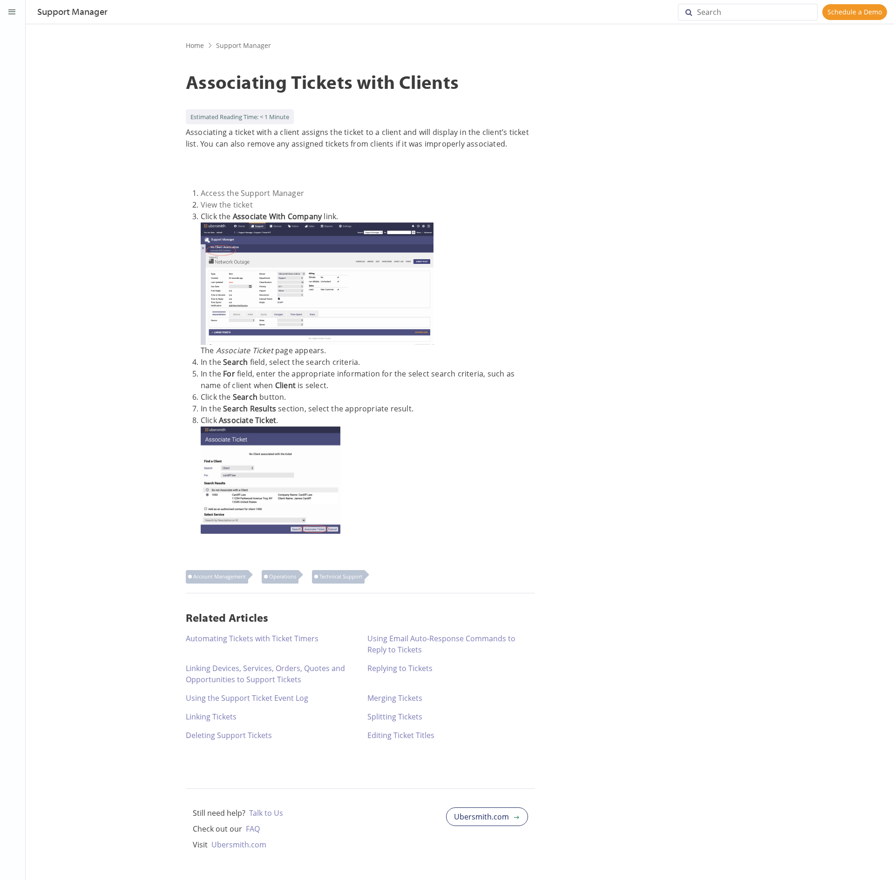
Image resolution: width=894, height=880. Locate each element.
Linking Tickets (211, 717)
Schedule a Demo (854, 11)
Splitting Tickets (394, 717)
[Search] (692, 12)
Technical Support (340, 576)
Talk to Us (266, 813)
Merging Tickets (394, 698)
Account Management (219, 576)
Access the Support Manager (252, 193)
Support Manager (243, 45)
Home (195, 45)
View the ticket (227, 205)
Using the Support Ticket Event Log (247, 698)
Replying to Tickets (400, 668)
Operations (282, 576)
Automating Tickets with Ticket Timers (252, 638)
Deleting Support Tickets (229, 735)
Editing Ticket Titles (400, 735)
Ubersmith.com (238, 845)
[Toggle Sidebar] (12, 12)
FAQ (253, 829)
